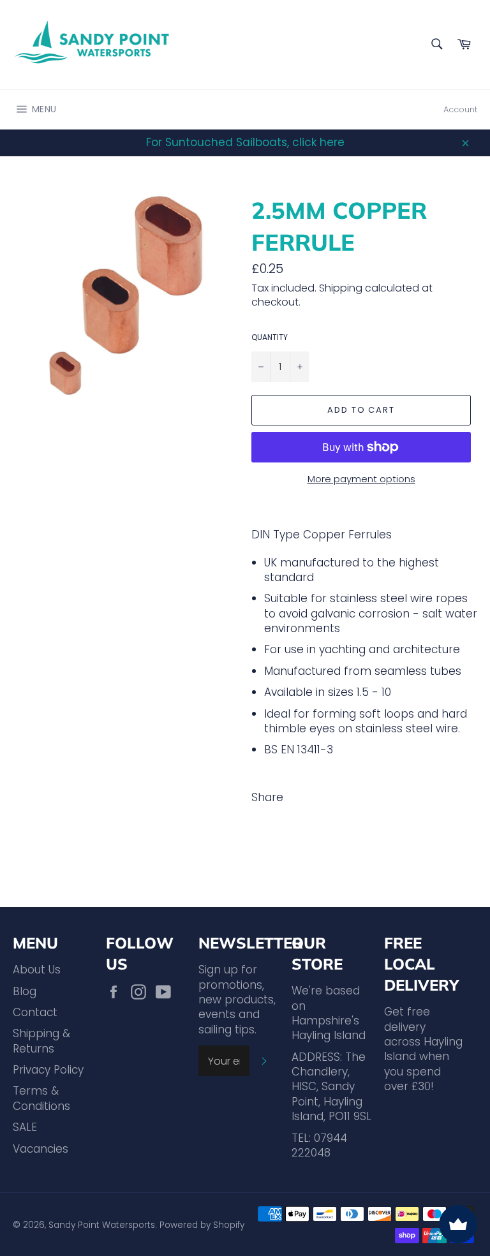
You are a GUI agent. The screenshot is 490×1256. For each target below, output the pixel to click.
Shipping (340, 288)
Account (460, 109)
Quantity (269, 337)
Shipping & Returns (41, 1041)
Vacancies (40, 1148)
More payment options (361, 479)
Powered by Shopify (202, 1225)
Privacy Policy (48, 1069)
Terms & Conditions (41, 1098)
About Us (37, 969)
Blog (24, 991)
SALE (25, 1127)
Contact (35, 1012)
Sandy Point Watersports (101, 1225)
